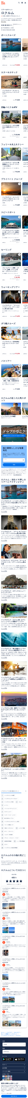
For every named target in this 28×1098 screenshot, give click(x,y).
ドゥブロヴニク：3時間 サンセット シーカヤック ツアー (13, 889)
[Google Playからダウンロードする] (7, 1060)
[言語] (22, 3)
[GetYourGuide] (3, 3)
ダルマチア (17, 1032)
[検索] (19, 3)
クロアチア (9, 1032)
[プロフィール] (25, 3)
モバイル (4, 1056)
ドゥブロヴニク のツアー (7, 1035)
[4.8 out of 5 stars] (14, 881)
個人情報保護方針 (17, 475)
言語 (3, 1041)
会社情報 (4, 1068)
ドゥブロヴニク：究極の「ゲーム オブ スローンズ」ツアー (13, 937)
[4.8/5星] (5, 25)
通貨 (3, 1048)
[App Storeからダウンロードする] (19, 1060)
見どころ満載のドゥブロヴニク (9, 1034)
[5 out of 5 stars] (14, 891)
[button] (11, 52)
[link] (11, 52)
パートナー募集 (6, 1071)
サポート (4, 1064)
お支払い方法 (5, 1074)
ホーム (3, 1032)
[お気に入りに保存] (19, 40)
